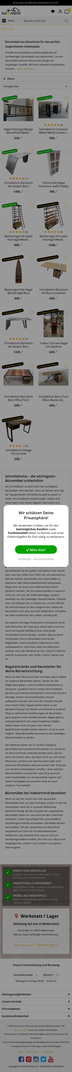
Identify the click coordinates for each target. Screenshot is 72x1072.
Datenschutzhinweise (43, 558)
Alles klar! (37, 550)
